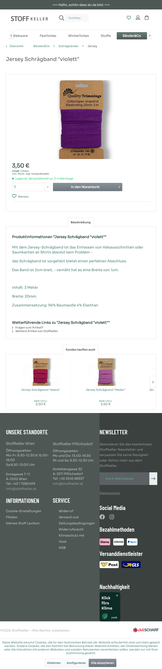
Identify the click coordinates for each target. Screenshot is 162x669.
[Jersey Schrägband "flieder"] (105, 372)
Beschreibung (80, 222)
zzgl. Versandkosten (37, 173)
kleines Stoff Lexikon (23, 523)
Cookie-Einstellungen (23, 511)
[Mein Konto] (138, 18)
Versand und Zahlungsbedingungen (77, 520)
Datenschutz (110, 493)
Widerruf (66, 511)
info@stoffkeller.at (21, 489)
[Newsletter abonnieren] (153, 478)
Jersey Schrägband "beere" (40, 390)
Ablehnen (54, 663)
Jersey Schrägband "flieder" (105, 390)
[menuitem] (73, 16)
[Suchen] (61, 18)
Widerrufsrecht (71, 529)
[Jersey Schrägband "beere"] (40, 372)
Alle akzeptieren (102, 663)
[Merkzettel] (129, 18)
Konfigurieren (76, 663)
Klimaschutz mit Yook (71, 538)
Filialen (11, 517)
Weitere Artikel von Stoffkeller (36, 331)
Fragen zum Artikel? (29, 327)
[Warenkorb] (148, 18)
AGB (62, 548)
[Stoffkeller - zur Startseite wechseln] (29, 20)
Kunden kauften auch (80, 349)
